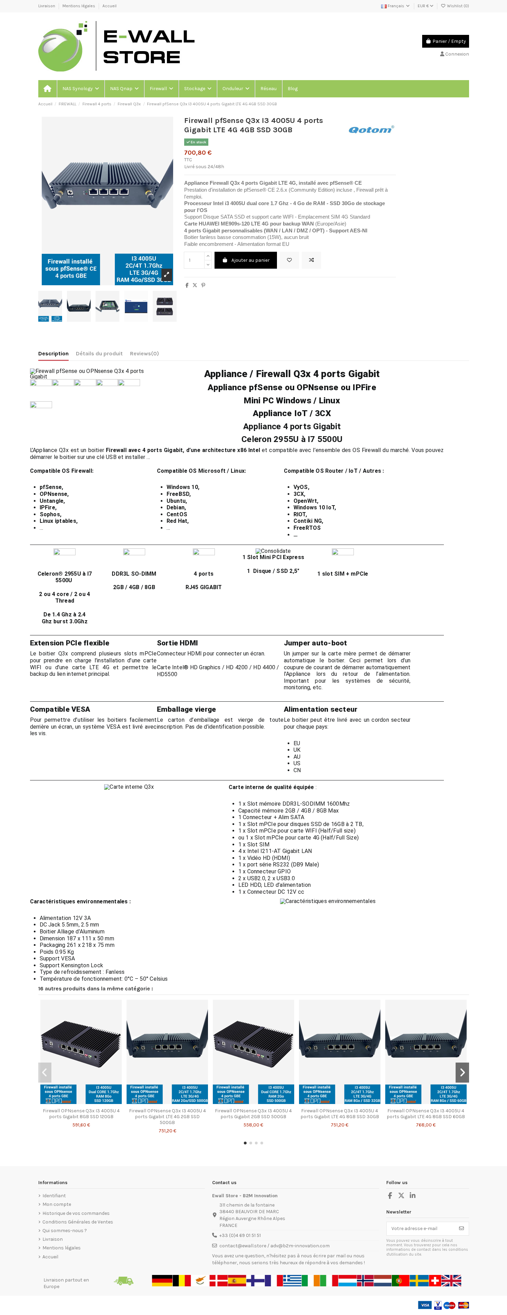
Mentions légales (79, 5)
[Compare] (81, 1102)
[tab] (144, 355)
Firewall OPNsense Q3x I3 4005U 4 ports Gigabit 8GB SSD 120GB (81, 1114)
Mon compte (56, 1204)
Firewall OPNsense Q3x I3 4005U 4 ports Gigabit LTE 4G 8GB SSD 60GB (426, 1114)
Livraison (47, 5)
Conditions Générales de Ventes (77, 1222)
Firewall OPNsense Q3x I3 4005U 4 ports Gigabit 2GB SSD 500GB (253, 1114)
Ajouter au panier (250, 260)
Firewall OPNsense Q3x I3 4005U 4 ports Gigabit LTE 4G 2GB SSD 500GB (167, 1116)
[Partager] (187, 285)
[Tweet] (194, 285)
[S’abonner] (461, 1228)
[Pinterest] (203, 285)
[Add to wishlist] (289, 260)
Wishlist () (457, 5)
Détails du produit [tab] (99, 353)
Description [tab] (53, 353)
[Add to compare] (311, 260)
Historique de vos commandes (76, 1213)
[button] (80, 88)
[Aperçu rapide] (91, 1102)
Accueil (109, 5)
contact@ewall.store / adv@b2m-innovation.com (274, 1246)
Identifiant (54, 1196)
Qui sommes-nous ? (64, 1231)
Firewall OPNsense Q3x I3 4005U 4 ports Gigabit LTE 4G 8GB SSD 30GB (339, 1114)
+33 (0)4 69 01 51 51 (240, 1235)
